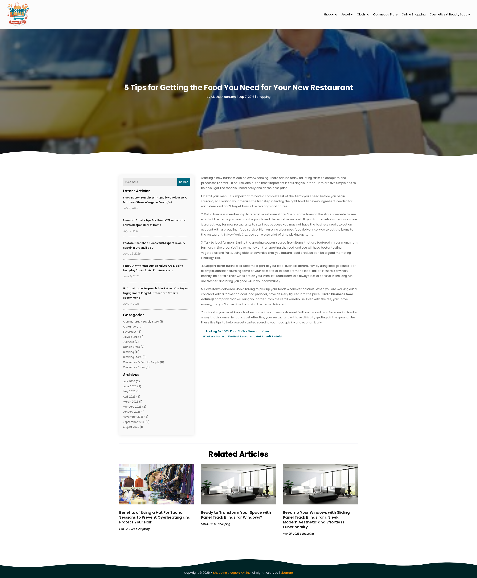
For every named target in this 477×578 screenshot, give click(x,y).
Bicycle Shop (131, 337)
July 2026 (129, 381)
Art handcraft (132, 326)
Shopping (330, 14)
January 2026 (131, 412)
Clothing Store (132, 357)
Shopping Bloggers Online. (232, 573)
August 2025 (131, 427)
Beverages (130, 332)
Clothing (363, 14)
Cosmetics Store (385, 14)
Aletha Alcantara (223, 97)
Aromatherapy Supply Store (141, 321)
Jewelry (347, 14)
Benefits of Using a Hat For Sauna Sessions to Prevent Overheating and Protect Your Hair (154, 517)
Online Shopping (414, 14)
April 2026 (129, 396)
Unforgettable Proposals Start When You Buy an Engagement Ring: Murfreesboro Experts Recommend (156, 293)
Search (183, 182)
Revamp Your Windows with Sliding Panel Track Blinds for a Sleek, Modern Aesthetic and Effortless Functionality (316, 520)
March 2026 (130, 402)
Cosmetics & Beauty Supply (450, 14)
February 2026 (132, 407)
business (128, 342)
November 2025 (133, 417)
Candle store (131, 347)
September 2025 (134, 422)
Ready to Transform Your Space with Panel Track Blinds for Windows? (236, 515)
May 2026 (129, 391)
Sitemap (287, 573)
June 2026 (129, 386)
